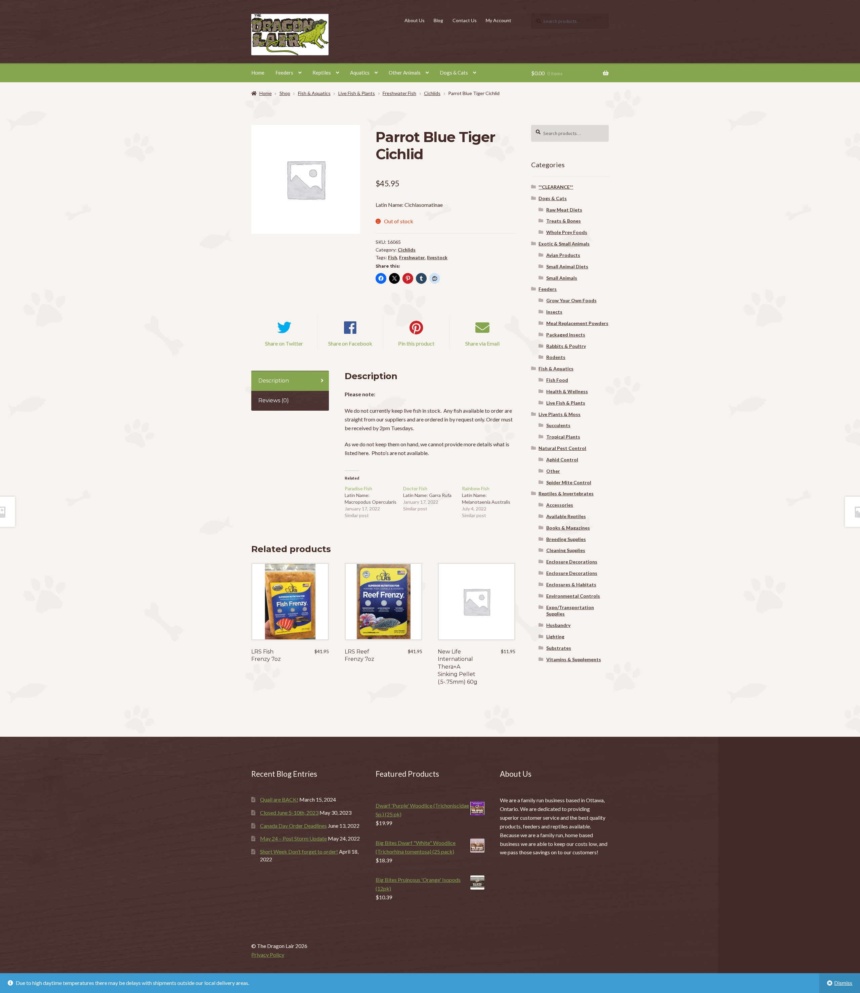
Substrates (558, 648)
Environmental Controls (573, 596)
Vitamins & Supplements (573, 659)
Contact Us (465, 20)
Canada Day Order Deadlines (293, 825)
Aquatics (360, 73)
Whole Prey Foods (566, 232)
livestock (437, 257)
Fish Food (557, 380)
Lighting (555, 636)
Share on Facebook (350, 343)
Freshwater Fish (399, 93)
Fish (392, 257)
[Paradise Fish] (374, 502)
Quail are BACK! (279, 799)
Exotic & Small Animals (564, 243)
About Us (414, 20)
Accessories (559, 505)
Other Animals (405, 73)
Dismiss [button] (843, 983)
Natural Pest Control (562, 448)
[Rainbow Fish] (491, 502)
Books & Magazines (568, 528)
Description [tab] (273, 380)
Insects (554, 312)
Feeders (284, 73)
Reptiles (321, 73)
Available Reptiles (566, 516)
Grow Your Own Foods (571, 300)
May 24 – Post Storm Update (293, 838)
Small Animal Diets (567, 266)
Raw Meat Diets (564, 210)
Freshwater (412, 257)
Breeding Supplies (566, 539)
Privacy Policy (267, 954)
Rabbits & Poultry (566, 346)
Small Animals (561, 278)
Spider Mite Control (568, 482)
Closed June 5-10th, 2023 (289, 812)
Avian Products (563, 255)
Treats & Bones (563, 221)
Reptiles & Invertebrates (566, 493)
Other (553, 471)
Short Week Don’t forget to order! (299, 851)
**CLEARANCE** (556, 187)
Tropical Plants (563, 437)
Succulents (558, 425)
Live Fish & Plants (356, 93)
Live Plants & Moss (559, 414)
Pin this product (416, 343)
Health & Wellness (567, 391)
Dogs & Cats (454, 73)
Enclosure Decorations (571, 562)
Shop (285, 93)
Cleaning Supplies (565, 550)
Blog (438, 20)
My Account (498, 20)
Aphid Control (562, 459)
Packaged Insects (565, 334)
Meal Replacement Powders (577, 323)
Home (257, 73)
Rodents (555, 357)
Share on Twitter (284, 343)
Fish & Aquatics (314, 93)
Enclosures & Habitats (571, 584)
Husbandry (558, 625)
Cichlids (432, 93)
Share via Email (482, 343)
